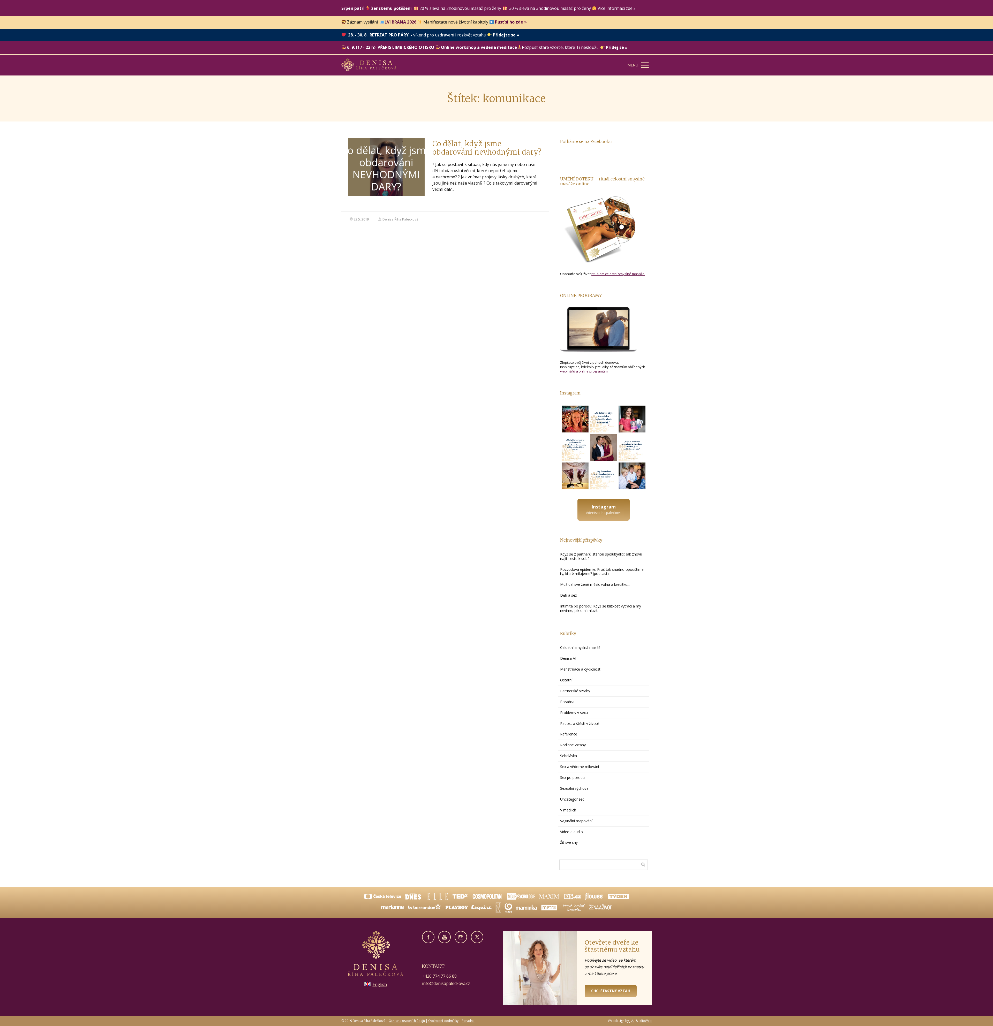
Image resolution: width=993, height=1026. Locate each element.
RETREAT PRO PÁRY (389, 35)
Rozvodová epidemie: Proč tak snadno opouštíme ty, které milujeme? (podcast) (602, 571)
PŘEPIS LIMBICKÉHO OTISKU (406, 47)
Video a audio (571, 831)
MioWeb (646, 1021)
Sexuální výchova (574, 788)
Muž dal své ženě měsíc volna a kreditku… (595, 584)
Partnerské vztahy (575, 690)
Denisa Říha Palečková (400, 219)
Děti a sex (568, 595)
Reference (568, 734)
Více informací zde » (617, 8)
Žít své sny (569, 842)
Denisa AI (568, 658)
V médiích (568, 810)
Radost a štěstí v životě (579, 723)
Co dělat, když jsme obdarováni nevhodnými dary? (486, 147)
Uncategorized (572, 799)
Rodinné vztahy (573, 744)
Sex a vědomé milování (579, 766)
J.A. (632, 1021)
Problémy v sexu (574, 712)
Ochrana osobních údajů (407, 1021)
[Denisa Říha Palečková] (368, 65)
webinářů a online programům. (584, 371)
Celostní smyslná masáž (580, 647)
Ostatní (566, 680)
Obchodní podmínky (443, 1021)
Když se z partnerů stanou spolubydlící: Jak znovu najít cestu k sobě (601, 556)
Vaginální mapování (576, 820)
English (380, 984)
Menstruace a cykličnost (580, 669)
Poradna (567, 701)
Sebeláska (568, 755)
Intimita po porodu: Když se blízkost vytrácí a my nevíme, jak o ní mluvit (600, 608)
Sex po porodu (572, 777)
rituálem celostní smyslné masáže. (618, 273)
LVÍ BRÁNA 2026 (401, 22)
